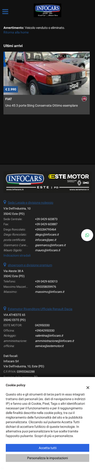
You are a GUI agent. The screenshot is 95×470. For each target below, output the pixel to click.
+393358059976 (45, 286)
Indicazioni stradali (16, 255)
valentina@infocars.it (49, 335)
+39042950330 (44, 330)
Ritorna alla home (16, 32)
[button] (87, 235)
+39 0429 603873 (46, 219)
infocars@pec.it (45, 240)
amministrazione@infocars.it (54, 341)
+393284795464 (45, 229)
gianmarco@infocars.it (50, 245)
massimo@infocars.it (49, 291)
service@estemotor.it (49, 346)
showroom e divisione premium (30, 265)
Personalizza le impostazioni (47, 458)
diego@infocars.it (47, 234)
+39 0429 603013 (46, 281)
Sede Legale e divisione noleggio (30, 202)
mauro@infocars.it (47, 250)
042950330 (42, 325)
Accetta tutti (47, 448)
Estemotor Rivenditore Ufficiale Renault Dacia (40, 309)
